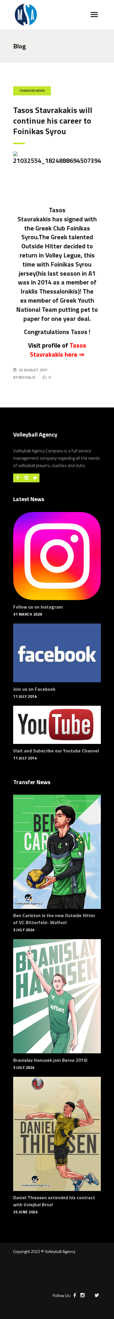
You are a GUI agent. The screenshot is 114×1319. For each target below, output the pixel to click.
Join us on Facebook (34, 689)
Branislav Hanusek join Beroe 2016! (50, 1060)
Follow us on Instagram (38, 606)
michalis (27, 377)
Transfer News (32, 90)
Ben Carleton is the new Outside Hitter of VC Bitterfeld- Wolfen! (54, 919)
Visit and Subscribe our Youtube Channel (56, 750)
